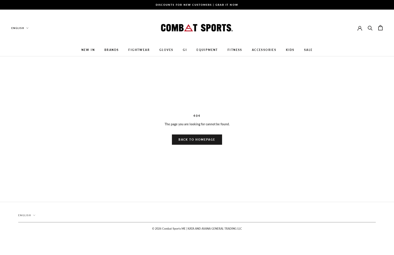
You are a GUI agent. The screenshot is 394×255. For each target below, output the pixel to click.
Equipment (207, 50)
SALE (308, 50)
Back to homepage (197, 139)
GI (185, 50)
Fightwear (139, 50)
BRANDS (111, 50)
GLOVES (166, 50)
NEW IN (88, 50)
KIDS (290, 50)
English (17, 28)
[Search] (370, 27)
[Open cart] (380, 27)
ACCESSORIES (264, 50)
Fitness (235, 50)
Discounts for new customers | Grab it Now (197, 4)
